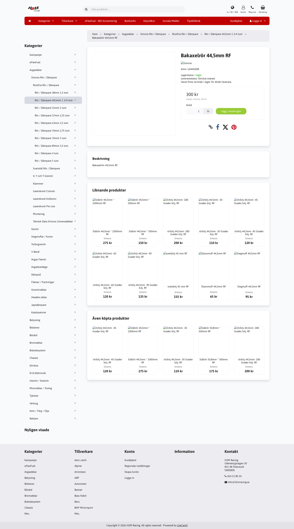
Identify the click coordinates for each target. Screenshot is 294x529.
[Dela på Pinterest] (233, 127)
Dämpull (36, 274)
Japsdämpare (38, 304)
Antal (189, 105)
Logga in (257, 20)
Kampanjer (36, 54)
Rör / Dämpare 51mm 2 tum (50, 107)
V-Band (35, 251)
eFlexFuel (35, 62)
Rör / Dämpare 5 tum (47, 160)
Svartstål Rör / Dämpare (46, 168)
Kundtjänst (236, 20)
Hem (95, 34)
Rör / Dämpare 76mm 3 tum (50, 138)
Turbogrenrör (38, 244)
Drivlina (34, 365)
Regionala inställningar (137, 465)
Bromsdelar (36, 342)
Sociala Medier (171, 20)
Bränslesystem (37, 350)
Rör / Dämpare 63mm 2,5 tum (51, 122)
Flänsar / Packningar (42, 282)
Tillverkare (67, 20)
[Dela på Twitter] (225, 127)
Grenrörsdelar (38, 289)
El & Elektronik (38, 373)
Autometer (80, 483)
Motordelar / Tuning (41, 388)
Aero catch (80, 460)
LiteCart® (182, 525)
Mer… (27, 513)
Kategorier (44, 20)
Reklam (34, 418)
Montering (39, 213)
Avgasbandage (39, 266)
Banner (78, 489)
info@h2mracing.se (238, 482)
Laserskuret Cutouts (44, 191)
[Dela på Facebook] (217, 127)
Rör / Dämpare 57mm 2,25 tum (52, 115)
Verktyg (34, 403)
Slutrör (35, 229)
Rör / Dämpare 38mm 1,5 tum (51, 92)
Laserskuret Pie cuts (44, 206)
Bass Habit (80, 495)
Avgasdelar (36, 69)
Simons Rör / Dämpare (44, 77)
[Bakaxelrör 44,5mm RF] (29, 437)
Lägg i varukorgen (231, 111)
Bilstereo (34, 327)
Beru (77, 501)
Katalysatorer (38, 312)
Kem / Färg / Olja (39, 410)
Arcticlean (80, 471)
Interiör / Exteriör (39, 380)
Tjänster (34, 395)
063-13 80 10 (234, 476)
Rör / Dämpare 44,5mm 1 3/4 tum (54, 100)
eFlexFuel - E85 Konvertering (101, 20)
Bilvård (33, 335)
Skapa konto (132, 471)
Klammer (38, 183)
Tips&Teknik (193, 20)
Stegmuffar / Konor (42, 236)
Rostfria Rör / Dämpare (46, 85)
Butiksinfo (130, 20)
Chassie (34, 357)
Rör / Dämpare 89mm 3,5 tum (51, 145)
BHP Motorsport (84, 507)
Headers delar (39, 297)
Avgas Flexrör (38, 259)
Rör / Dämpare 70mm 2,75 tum (52, 130)
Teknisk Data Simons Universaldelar (53, 221)
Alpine (78, 465)
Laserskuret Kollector (44, 198)
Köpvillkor (149, 20)
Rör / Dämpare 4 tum (47, 153)
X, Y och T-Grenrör (43, 175)
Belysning (35, 320)
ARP (77, 477)
